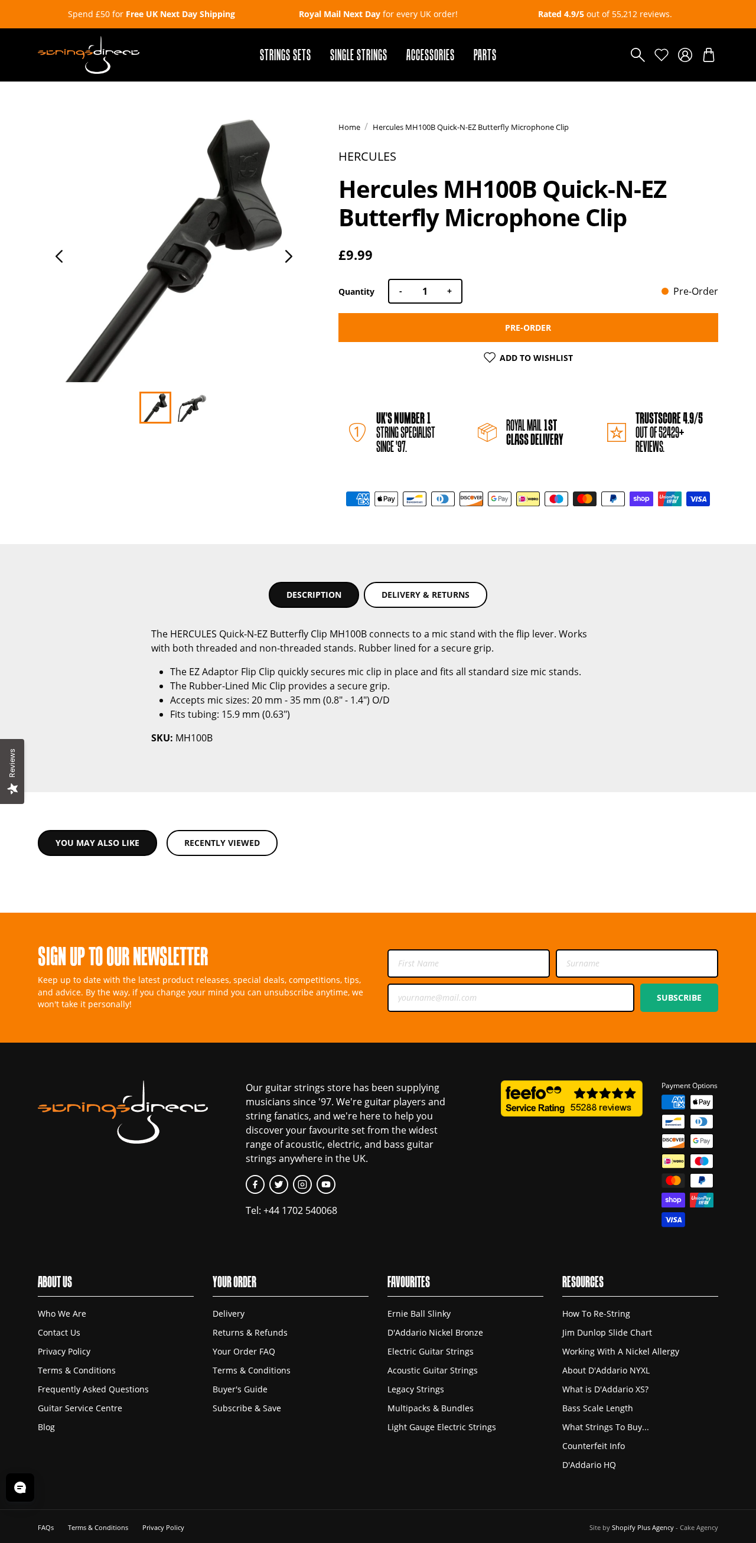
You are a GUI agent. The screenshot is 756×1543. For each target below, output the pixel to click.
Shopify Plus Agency (643, 1527)
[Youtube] (326, 1184)
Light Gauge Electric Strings (441, 1427)
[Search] (637, 54)
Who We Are (62, 1313)
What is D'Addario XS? (605, 1389)
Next (289, 256)
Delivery (229, 1313)
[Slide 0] (155, 407)
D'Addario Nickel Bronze (435, 1332)
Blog (46, 1427)
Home (349, 127)
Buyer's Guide (240, 1389)
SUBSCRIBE (679, 997)
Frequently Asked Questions (93, 1389)
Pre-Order (528, 327)
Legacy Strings (415, 1389)
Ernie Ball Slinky (419, 1313)
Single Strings (358, 54)
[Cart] (708, 54)
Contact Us (59, 1332)
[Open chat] (20, 1487)
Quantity (356, 291)
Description (313, 594)
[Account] (685, 54)
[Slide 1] (192, 407)
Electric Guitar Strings (430, 1351)
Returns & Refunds (250, 1332)
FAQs (46, 1527)
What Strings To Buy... (605, 1427)
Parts (485, 54)
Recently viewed (222, 842)
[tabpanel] (174, 250)
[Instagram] (302, 1184)
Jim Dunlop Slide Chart (607, 1332)
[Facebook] (255, 1184)
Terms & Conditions (77, 1370)
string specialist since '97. (405, 432)
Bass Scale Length (597, 1408)
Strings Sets (285, 54)
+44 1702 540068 (300, 1210)
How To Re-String (596, 1313)
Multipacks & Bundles (430, 1408)
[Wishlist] (661, 54)
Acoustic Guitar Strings (432, 1370)
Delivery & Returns (426, 594)
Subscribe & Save (247, 1408)
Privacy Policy (64, 1351)
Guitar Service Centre (80, 1408)
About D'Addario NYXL (606, 1370)
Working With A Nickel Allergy (620, 1351)
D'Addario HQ (589, 1464)
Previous (59, 256)
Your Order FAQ (244, 1351)
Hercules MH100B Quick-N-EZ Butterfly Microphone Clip (471, 127)
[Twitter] (278, 1184)
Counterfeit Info (593, 1445)
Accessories (430, 54)
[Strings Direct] (88, 55)
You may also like (97, 842)
